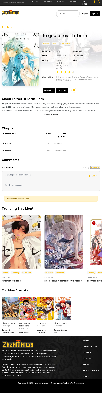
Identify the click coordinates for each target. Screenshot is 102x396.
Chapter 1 (6, 143)
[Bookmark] (73, 90)
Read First (48, 90)
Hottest (35, 1)
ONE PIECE (24, 332)
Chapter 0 (6, 151)
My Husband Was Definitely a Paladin (63, 280)
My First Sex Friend (11, 280)
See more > (85, 2)
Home (86, 340)
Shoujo (55, 44)
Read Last (62, 90)
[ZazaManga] (11, 13)
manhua (73, 1)
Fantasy (49, 272)
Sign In (85, 13)
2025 (58, 51)
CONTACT (88, 358)
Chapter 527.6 (8, 323)
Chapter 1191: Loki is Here (25, 324)
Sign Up (95, 13)
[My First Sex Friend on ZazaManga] (21, 242)
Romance (26, 272)
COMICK (87, 352)
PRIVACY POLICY (91, 370)
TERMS (86, 364)
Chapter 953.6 (60, 323)
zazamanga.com (41, 383)
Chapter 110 (42, 323)
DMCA (86, 376)
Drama (46, 44)
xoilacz (44, 388)
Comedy (15, 272)
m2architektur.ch (65, 388)
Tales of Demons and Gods (8, 332)
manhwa (48, 1)
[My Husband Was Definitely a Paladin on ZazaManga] (64, 242)
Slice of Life (66, 44)
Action (5, 272)
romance (61, 1)
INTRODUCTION (90, 346)
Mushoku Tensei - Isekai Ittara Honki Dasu (43, 334)
